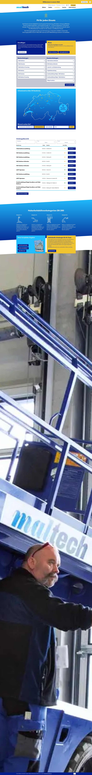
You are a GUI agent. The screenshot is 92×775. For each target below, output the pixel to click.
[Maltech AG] (22, 7)
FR (68, 5)
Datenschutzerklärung (48, 773)
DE (66, 5)
